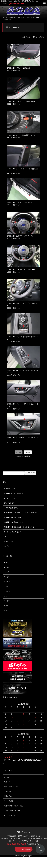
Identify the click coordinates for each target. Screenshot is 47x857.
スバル (6, 567)
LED (5, 537)
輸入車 (6, 606)
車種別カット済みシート (16, 17)
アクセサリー (8, 541)
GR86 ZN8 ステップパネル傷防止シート (22, 101)
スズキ (6, 596)
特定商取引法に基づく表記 (13, 806)
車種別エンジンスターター (13, 493)
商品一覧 (7, 782)
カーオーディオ (9, 498)
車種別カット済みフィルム (13, 522)
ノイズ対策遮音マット (12, 508)
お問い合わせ (8, 796)
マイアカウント (9, 815)
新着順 (41, 37)
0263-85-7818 (17, 3)
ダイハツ (7, 582)
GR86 (38, 17)
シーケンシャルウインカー (13, 532)
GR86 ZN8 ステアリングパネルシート (21, 269)
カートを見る (8, 801)
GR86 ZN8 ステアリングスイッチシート (22, 236)
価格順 (34, 37)
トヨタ (28, 17)
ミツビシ (7, 601)
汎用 (5, 610)
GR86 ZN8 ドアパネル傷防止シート (20, 68)
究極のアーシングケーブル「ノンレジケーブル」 (21, 513)
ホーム (5, 17)
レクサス (7, 591)
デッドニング (8, 503)
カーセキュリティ (10, 489)
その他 (6, 546)
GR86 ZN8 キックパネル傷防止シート (21, 135)
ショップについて (10, 791)
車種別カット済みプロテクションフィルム (19, 527)
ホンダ (6, 572)
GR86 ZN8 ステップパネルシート (19, 202)
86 (33, 17)
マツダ (6, 577)
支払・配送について (11, 786)
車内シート (7, 19)
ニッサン (7, 586)
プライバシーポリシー (12, 810)
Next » (28, 452)
